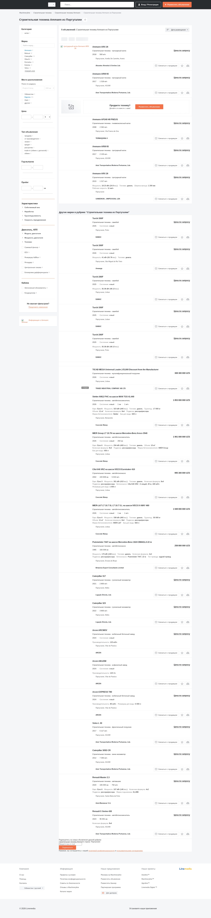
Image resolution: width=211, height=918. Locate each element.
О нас (21, 875)
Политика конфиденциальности (72, 879)
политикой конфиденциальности (102, 851)
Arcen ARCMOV (99, 630)
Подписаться (67, 847)
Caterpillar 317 (99, 576)
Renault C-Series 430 (102, 811)
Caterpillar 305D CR (101, 750)
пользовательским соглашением (130, 851)
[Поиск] (62, 4)
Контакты (23, 883)
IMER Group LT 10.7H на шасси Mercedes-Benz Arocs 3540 (119, 433)
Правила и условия (67, 875)
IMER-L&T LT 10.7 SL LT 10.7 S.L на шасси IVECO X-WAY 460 (120, 505)
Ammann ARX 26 (100, 47)
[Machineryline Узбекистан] (32, 5)
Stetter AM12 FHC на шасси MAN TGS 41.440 (113, 397)
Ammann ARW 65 (100, 74)
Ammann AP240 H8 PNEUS (105, 119)
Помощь (22, 879)
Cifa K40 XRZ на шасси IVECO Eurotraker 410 (113, 469)
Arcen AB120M (99, 661)
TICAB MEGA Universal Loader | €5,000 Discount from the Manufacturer (125, 370)
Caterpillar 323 (99, 603)
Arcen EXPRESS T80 (102, 692)
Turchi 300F (97, 218)
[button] (182, 65)
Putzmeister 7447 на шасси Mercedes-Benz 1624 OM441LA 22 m (122, 542)
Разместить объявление (149, 107)
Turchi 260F (97, 277)
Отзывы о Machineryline (69, 887)
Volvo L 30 (97, 723)
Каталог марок (66, 891)
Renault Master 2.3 (101, 777)
